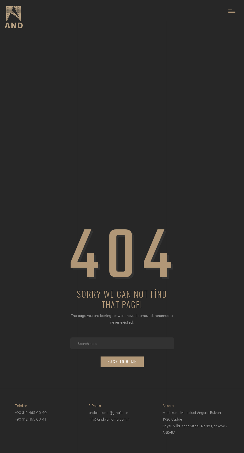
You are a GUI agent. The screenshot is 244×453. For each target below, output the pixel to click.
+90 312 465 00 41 (30, 419)
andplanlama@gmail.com (109, 412)
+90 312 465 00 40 (31, 412)
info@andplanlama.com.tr (109, 419)
